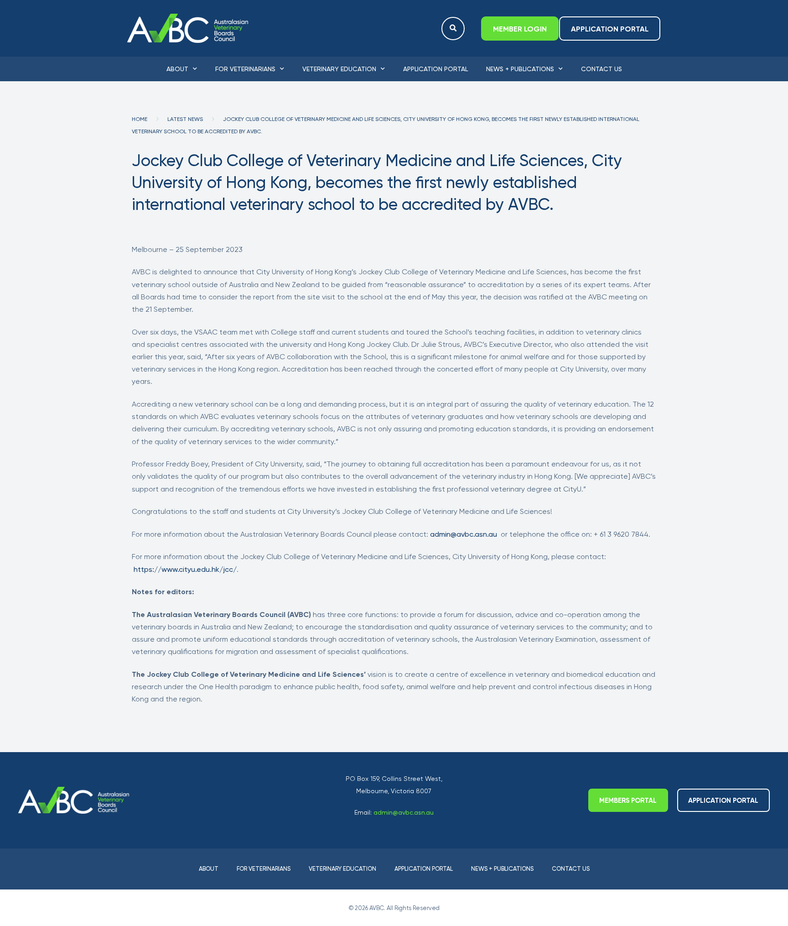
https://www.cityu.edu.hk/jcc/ (185, 569)
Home (139, 119)
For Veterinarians (245, 69)
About (177, 69)
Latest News (185, 119)
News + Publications (520, 69)
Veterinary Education (339, 69)
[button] (453, 28)
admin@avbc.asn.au (463, 534)
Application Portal (435, 69)
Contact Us (601, 69)
